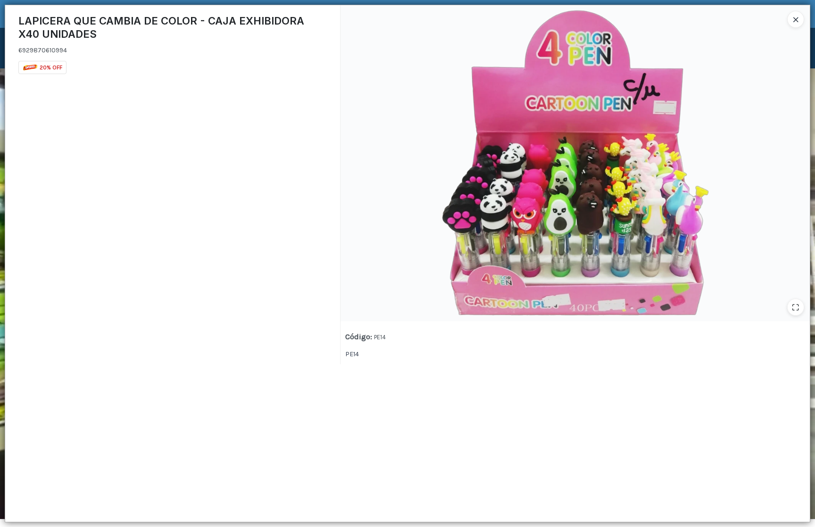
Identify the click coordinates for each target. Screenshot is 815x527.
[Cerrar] (795, 19)
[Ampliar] (795, 307)
